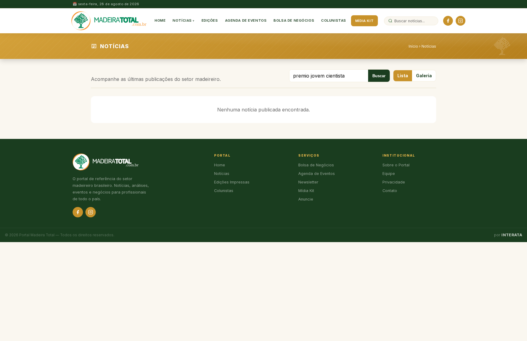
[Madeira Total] (108, 20)
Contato (389, 190)
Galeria (424, 75)
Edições (210, 20)
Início (413, 46)
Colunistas (333, 20)
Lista (402, 75)
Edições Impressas (231, 182)
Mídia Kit (364, 21)
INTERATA (511, 235)
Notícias (182, 20)
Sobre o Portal (396, 165)
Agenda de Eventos (246, 20)
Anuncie (305, 199)
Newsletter (308, 182)
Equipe (388, 173)
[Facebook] (448, 21)
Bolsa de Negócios (294, 20)
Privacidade (393, 182)
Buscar (378, 76)
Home (160, 20)
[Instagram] (460, 21)
